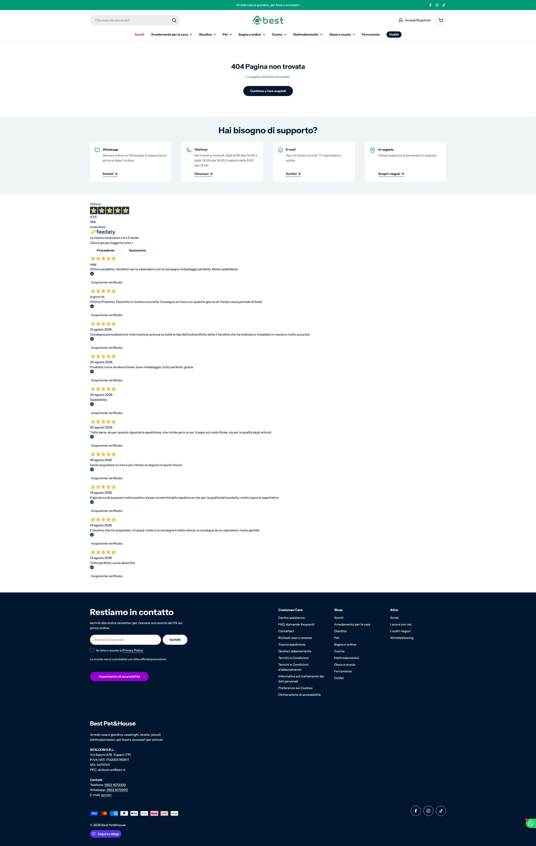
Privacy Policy (132, 650)
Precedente (106, 250)
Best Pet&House (113, 825)
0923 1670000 (115, 785)
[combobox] (135, 20)
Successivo (137, 250)
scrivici (106, 795)
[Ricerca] (174, 20)
